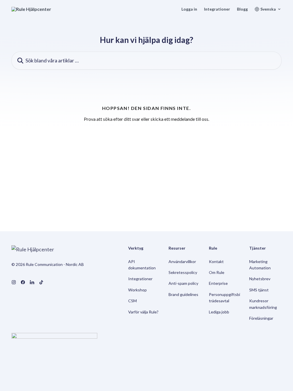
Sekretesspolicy (183, 272)
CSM (132, 300)
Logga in (189, 9)
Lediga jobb (219, 311)
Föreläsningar (261, 318)
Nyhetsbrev (259, 278)
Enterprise (218, 283)
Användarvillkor (182, 261)
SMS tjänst (259, 289)
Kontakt (216, 261)
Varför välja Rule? (143, 311)
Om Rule (216, 272)
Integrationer (217, 9)
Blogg (242, 9)
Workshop (137, 289)
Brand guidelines (183, 294)
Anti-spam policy (183, 283)
